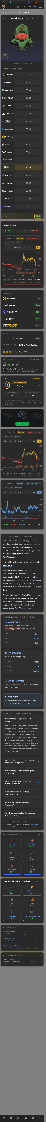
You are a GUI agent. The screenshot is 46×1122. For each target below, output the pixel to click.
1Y (24, 247)
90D (15, 247)
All (38, 247)
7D (6, 247)
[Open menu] (40, 6)
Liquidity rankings (9, 404)
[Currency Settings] (30, 6)
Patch (13, 12)
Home (7, 12)
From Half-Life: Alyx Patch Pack (16, 881)
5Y (33, 247)
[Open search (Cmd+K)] (24, 7)
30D (10, 247)
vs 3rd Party (18, 487)
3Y (29, 247)
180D (19, 247)
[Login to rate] (4, 351)
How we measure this (34, 402)
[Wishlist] (35, 7)
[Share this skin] (3, 18)
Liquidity (21, 378)
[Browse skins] (17, 6)
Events (7, 243)
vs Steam (19, 243)
